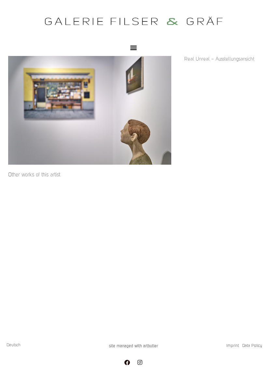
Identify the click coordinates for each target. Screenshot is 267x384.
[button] (133, 47)
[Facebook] (127, 362)
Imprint (232, 346)
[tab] (34, 175)
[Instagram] (140, 362)
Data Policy (252, 346)
